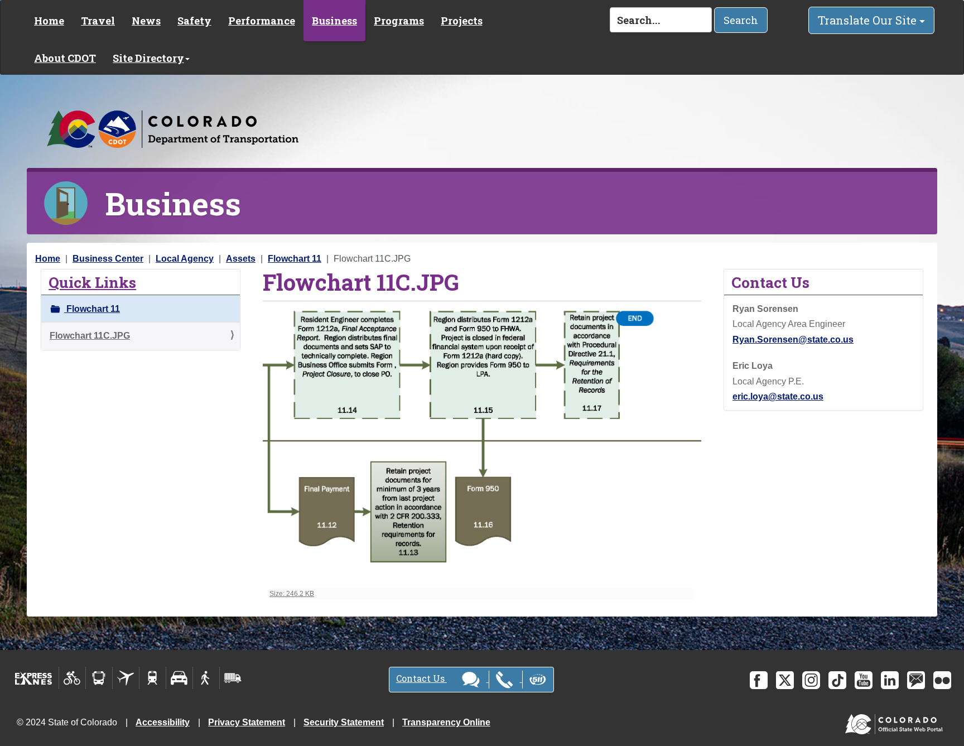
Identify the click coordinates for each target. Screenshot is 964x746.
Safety (194, 20)
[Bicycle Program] (72, 678)
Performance (261, 20)
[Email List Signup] (916, 680)
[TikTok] (837, 680)
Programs (399, 20)
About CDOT (65, 58)
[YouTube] (863, 680)
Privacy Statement (246, 722)
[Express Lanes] (33, 678)
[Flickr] (942, 680)
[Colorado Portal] (896, 721)
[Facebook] (758, 680)
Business (334, 20)
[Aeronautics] (125, 678)
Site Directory (148, 58)
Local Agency (185, 258)
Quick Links (92, 282)
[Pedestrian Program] (206, 678)
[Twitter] (785, 680)
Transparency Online (446, 722)
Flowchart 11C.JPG (90, 335)
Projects (462, 20)
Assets (241, 258)
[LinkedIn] (889, 680)
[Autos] (179, 678)
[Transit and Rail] (99, 678)
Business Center (108, 258)
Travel (98, 20)
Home (49, 20)
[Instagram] (811, 680)
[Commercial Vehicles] (232, 678)
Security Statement (343, 722)
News (146, 20)
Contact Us (421, 678)
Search (741, 20)
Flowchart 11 (294, 258)
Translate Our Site (868, 20)
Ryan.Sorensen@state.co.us (793, 339)
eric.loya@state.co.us (777, 396)
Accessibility (163, 722)
